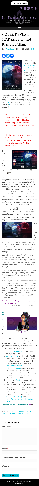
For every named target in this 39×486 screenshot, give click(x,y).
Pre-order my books (14, 366)
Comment (7, 426)
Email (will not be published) (15, 457)
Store (11, 105)
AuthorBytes (19, 484)
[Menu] (19, 28)
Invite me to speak (13, 368)
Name (5, 449)
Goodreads (20, 380)
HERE (7, 102)
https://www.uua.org (14, 397)
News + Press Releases (20, 414)
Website (5, 466)
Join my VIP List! (12, 356)
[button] (19, 3)
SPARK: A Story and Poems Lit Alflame (30, 68)
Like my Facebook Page (15, 351)
